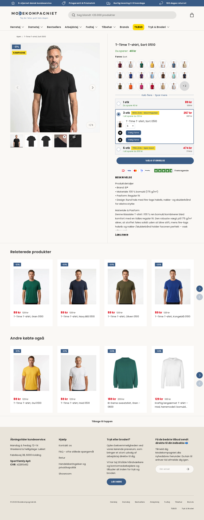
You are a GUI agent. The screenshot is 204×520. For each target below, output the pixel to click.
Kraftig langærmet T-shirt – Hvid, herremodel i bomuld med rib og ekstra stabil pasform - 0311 (171, 408)
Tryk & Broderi (157, 27)
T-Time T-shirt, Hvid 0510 (75, 403)
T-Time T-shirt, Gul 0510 (27, 403)
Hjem (19, 37)
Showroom (65, 473)
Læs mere (121, 234)
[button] (191, 15)
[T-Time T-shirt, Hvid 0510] (78, 373)
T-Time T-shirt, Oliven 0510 (123, 316)
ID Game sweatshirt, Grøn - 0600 (124, 404)
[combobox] (122, 15)
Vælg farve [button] (133, 132)
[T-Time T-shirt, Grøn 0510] (31, 286)
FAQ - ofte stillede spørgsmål (76, 451)
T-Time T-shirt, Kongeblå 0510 (172, 316)
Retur (62, 457)
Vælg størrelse (155, 160)
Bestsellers (54, 27)
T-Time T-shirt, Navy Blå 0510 (78, 316)
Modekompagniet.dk (26, 502)
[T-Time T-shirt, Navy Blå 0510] (78, 286)
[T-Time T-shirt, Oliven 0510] (125, 286)
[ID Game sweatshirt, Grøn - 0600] (125, 373)
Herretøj (15, 27)
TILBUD (138, 27)
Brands (124, 27)
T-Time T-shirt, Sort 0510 (35, 37)
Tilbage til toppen (102, 421)
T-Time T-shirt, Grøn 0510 (28, 316)
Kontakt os (65, 445)
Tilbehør (107, 27)
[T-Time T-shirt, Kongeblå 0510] (173, 286)
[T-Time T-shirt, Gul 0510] (31, 373)
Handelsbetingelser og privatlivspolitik (72, 465)
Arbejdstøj (71, 27)
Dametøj (33, 27)
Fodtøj (90, 27)
